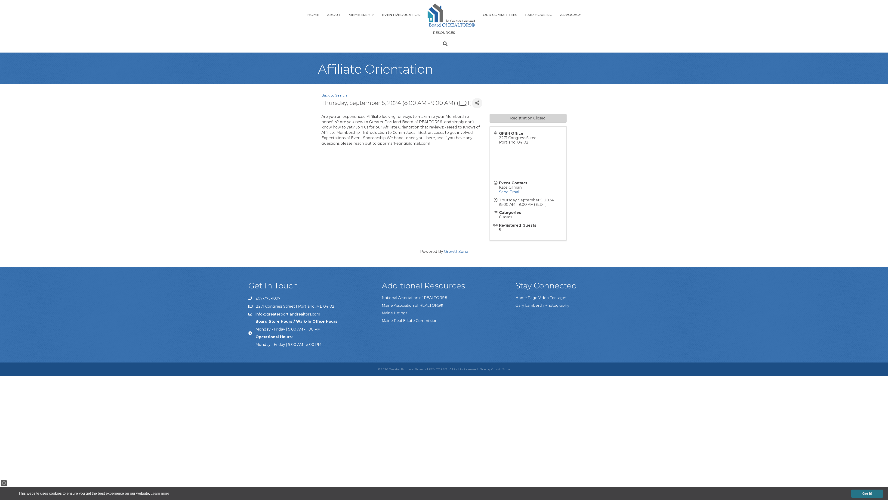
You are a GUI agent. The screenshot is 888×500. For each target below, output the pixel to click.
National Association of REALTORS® (414, 298)
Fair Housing (538, 14)
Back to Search (334, 95)
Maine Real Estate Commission (410, 321)
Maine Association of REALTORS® (412, 305)
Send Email (509, 192)
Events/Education (401, 14)
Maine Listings (394, 313)
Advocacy (570, 14)
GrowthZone (456, 251)
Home (313, 14)
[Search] (444, 43)
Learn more (160, 493)
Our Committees (500, 14)
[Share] (477, 103)
